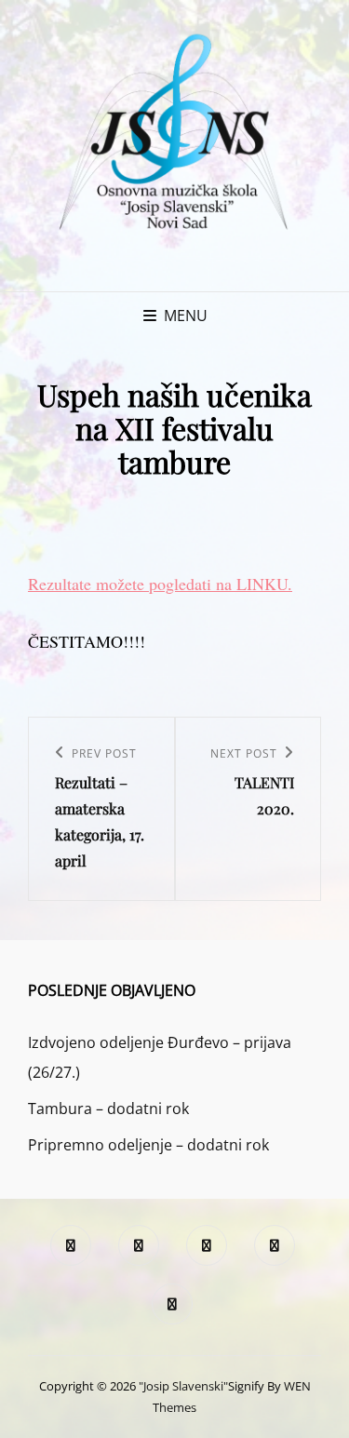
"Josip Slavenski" (183, 1386)
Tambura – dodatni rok (108, 1108)
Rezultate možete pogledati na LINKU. (160, 583)
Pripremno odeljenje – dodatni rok (148, 1145)
